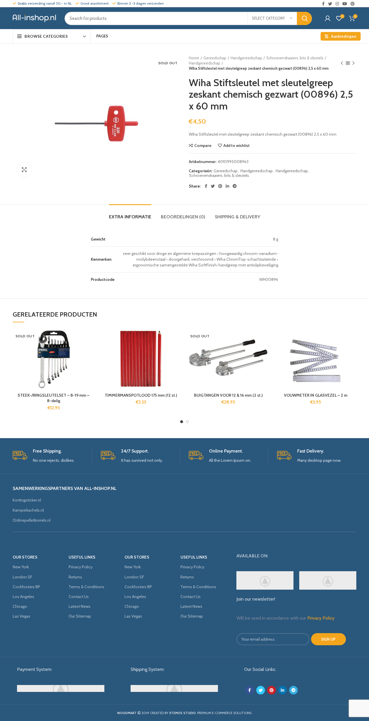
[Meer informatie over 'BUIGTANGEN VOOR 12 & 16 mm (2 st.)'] (264, 350)
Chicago (20, 606)
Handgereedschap (246, 58)
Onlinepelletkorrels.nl (31, 520)
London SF (22, 577)
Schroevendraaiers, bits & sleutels (294, 58)
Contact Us (79, 596)
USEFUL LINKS (82, 557)
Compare (202, 145)
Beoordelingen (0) (183, 216)
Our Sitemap (80, 616)
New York (21, 566)
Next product (353, 63)
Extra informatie (130, 216)
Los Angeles (23, 596)
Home (194, 58)
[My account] (327, 18)
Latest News (80, 606)
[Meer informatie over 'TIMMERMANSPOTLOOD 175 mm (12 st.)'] (177, 350)
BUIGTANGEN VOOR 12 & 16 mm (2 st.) (228, 395)
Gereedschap (215, 58)
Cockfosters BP (26, 586)
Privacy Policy (81, 566)
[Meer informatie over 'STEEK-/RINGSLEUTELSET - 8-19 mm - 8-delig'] (90, 350)
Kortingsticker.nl (27, 500)
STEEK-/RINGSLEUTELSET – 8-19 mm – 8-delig (53, 398)
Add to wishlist (236, 145)
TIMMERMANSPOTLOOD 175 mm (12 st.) (141, 395)
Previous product (342, 63)
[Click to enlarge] (24, 169)
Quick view (90, 363)
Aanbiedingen (343, 36)
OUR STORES (25, 557)
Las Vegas (21, 616)
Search (304, 18)
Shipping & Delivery (237, 216)
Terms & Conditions (86, 586)
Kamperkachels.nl (28, 510)
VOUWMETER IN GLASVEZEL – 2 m (315, 395)
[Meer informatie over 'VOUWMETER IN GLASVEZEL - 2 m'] (352, 350)
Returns (75, 577)
